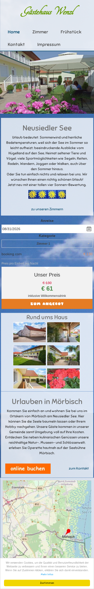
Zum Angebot (47, 303)
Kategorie (47, 236)
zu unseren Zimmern (47, 209)
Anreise (47, 221)
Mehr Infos (47, 574)
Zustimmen (47, 582)
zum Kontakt (79, 468)
